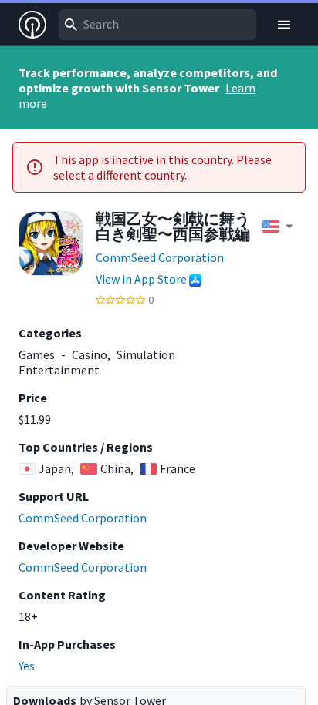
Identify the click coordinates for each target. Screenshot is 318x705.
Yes (27, 665)
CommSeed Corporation (160, 257)
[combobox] (157, 24)
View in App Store (141, 279)
